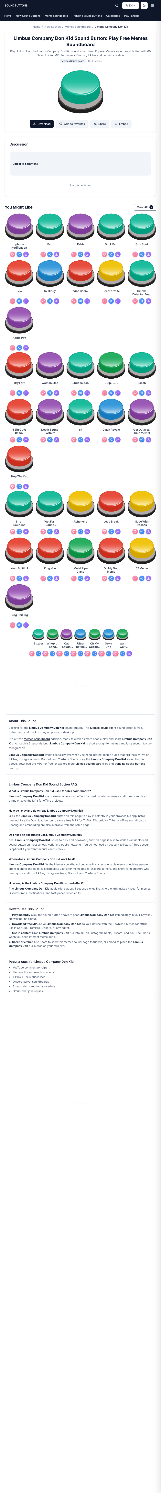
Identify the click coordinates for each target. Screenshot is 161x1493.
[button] (80, 92)
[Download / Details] (26, 254)
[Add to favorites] (12, 254)
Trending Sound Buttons (87, 15)
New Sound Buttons (28, 15)
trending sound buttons (130, 763)
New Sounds (52, 26)
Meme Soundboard (56, 15)
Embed (123, 123)
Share (102, 123)
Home (8, 15)
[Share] (19, 254)
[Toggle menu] (152, 5)
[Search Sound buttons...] (117, 5)
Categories (113, 15)
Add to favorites (74, 123)
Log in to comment (25, 163)
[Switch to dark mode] (144, 5)
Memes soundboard (103, 727)
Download (44, 123)
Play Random (131, 15)
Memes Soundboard (78, 26)
